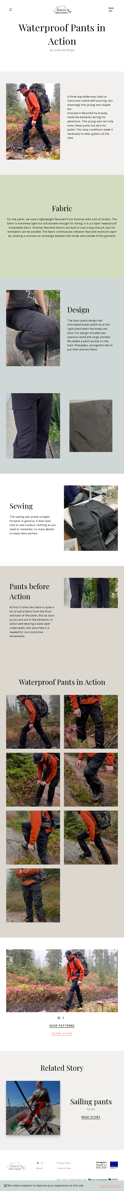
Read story (91, 1117)
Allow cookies (110, 1185)
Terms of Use (64, 1168)
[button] (10, 9)
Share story (62, 1033)
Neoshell (60, 219)
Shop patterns (62, 1025)
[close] (5, 1186)
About (39, 1168)
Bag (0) (111, 9)
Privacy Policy (64, 1163)
